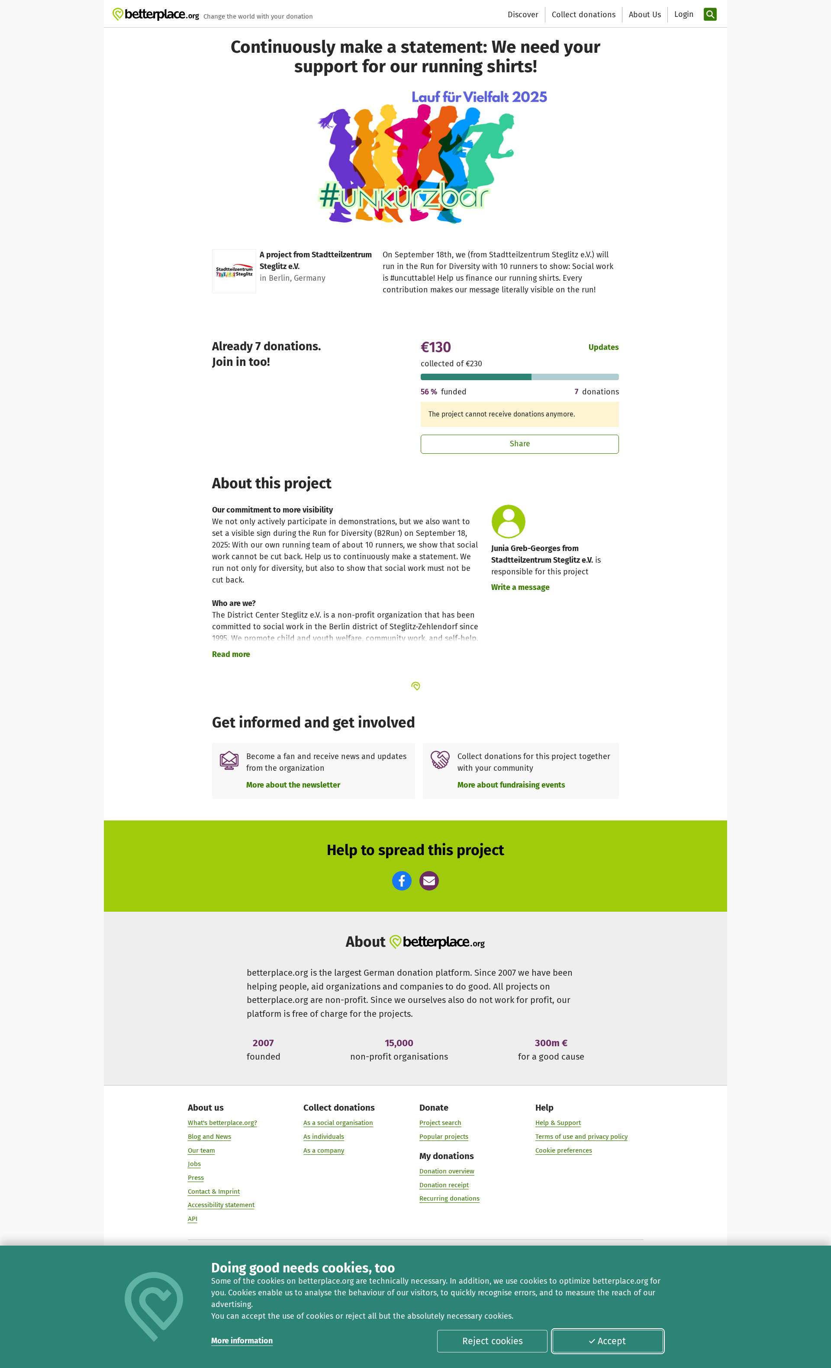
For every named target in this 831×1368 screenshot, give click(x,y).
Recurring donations (449, 1198)
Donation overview (446, 1171)
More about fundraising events (511, 785)
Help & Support (558, 1123)
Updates (604, 347)
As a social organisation (338, 1123)
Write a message (520, 587)
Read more (231, 654)
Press (196, 1178)
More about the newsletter (293, 785)
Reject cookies (492, 1341)
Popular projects (443, 1137)
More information (242, 1341)
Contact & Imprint (214, 1191)
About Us (645, 14)
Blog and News (209, 1137)
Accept (612, 1341)
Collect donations (583, 14)
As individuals (323, 1137)
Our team (201, 1150)
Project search (440, 1123)
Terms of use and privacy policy (581, 1137)
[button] (402, 881)
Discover (523, 14)
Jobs (194, 1164)
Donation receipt (444, 1185)
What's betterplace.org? (222, 1123)
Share (520, 444)
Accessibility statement (221, 1205)
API (192, 1219)
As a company (323, 1150)
